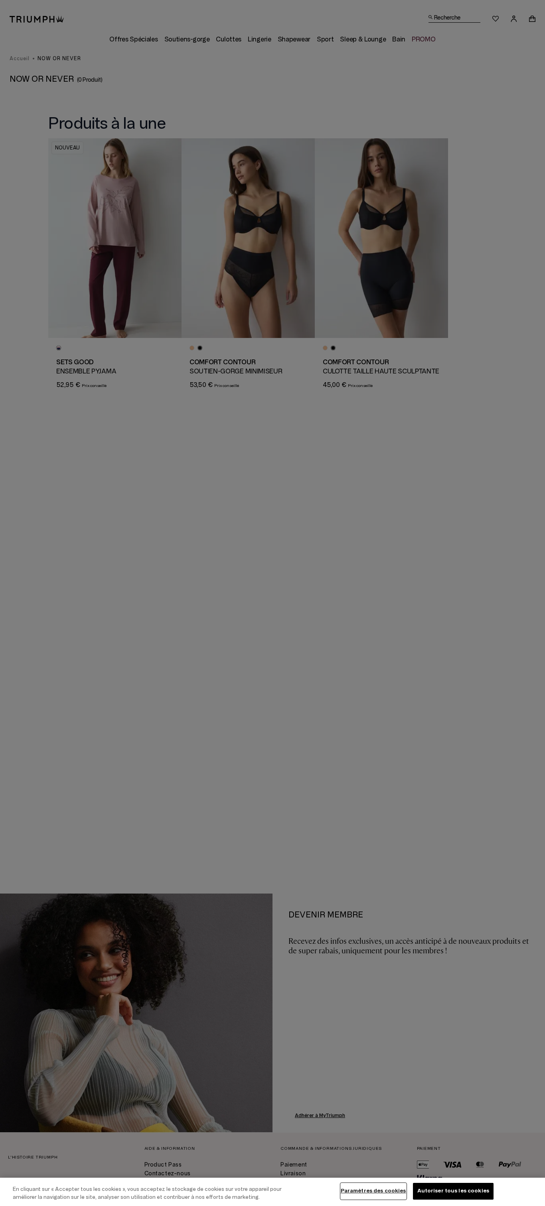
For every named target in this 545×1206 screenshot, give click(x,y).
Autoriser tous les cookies (453, 1191)
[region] (272, 1192)
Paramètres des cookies (373, 1191)
